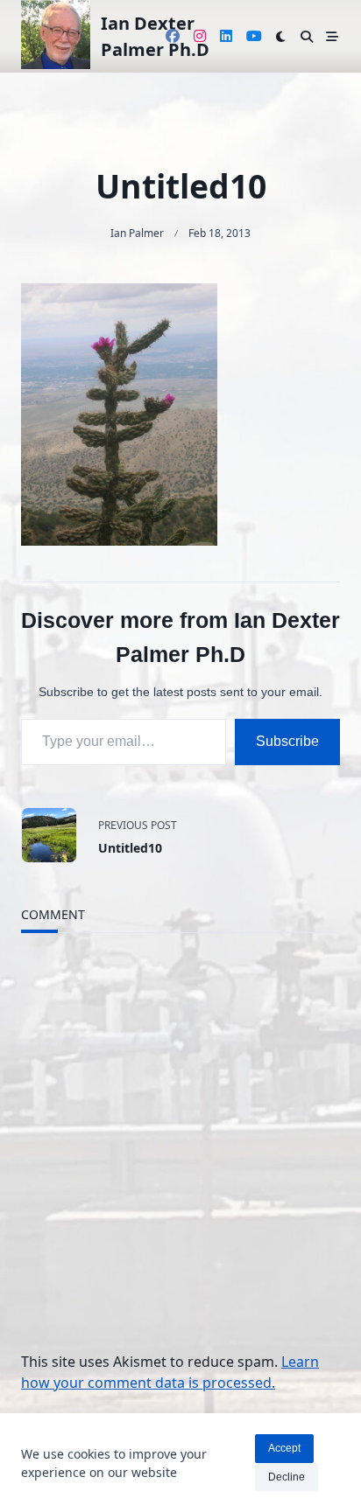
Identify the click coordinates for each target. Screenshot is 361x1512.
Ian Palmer (137, 233)
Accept (284, 1448)
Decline (286, 1477)
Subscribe (287, 741)
